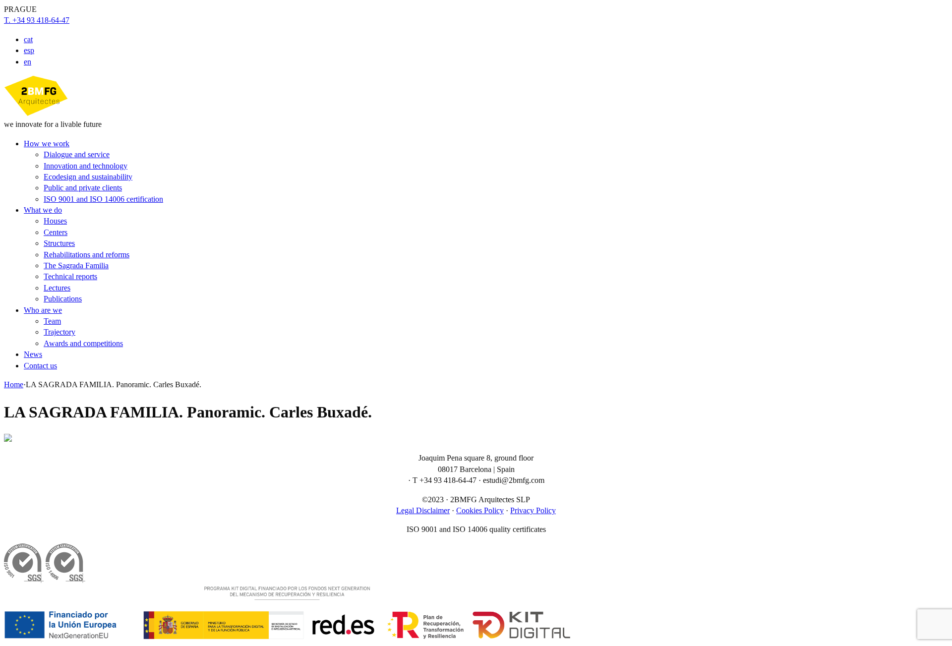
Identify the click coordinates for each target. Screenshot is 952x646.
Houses (55, 221)
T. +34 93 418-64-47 (36, 20)
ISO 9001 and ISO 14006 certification (103, 199)
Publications (63, 298)
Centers (55, 232)
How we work (46, 143)
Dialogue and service (77, 154)
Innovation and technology (85, 166)
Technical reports (70, 276)
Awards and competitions (83, 343)
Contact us (40, 365)
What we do (43, 210)
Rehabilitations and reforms (86, 254)
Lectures (57, 288)
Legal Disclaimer (423, 510)
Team (52, 321)
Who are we (43, 310)
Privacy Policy (533, 510)
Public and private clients (83, 187)
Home (13, 384)
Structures (59, 243)
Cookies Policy (480, 510)
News (33, 354)
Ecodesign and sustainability (88, 177)
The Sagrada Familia (76, 265)
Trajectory (59, 332)
